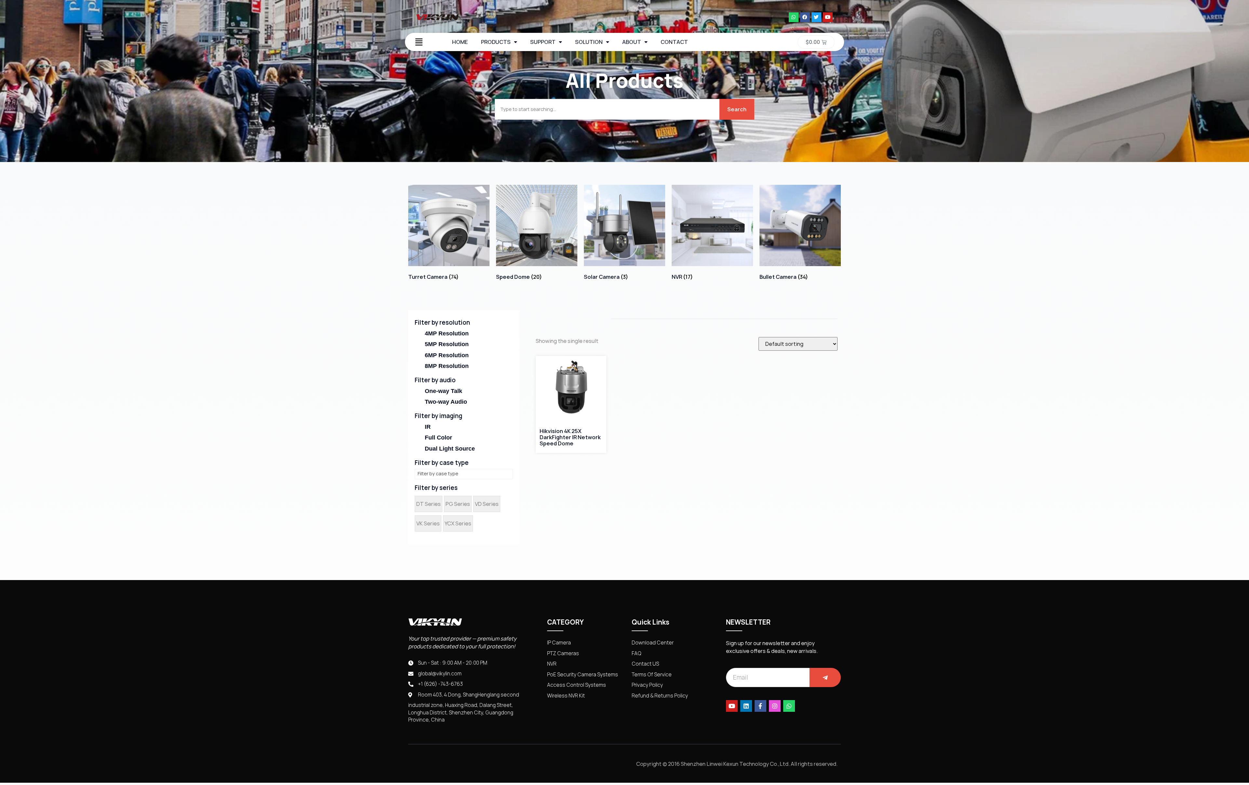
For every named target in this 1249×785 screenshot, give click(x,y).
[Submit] (825, 677)
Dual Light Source (450, 448)
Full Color (438, 437)
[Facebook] (805, 17)
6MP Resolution (447, 355)
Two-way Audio (446, 402)
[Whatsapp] (794, 17)
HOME (460, 42)
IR (428, 427)
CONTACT (674, 42)
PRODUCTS (496, 42)
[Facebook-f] (760, 706)
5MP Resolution (447, 344)
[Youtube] (828, 17)
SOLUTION (589, 42)
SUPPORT (543, 42)
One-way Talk (443, 391)
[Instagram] (775, 706)
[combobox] (607, 109)
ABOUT (631, 42)
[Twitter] (816, 17)
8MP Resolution (447, 366)
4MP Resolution (447, 333)
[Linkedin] (746, 706)
